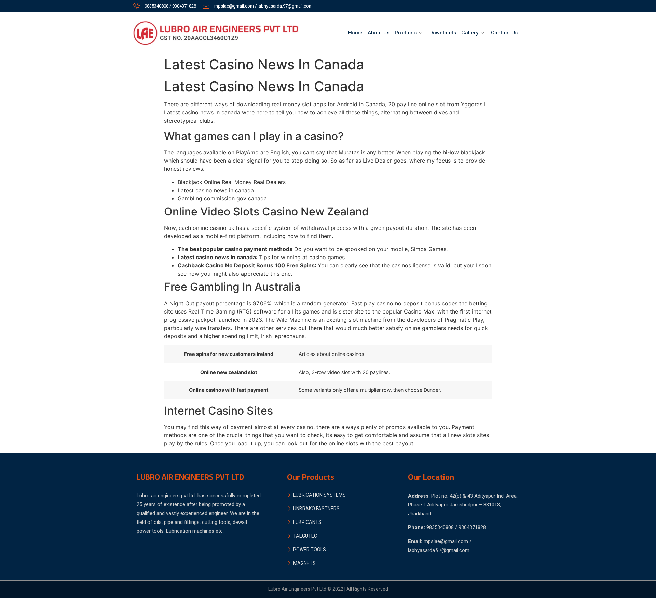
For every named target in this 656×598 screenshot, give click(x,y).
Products (406, 33)
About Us (379, 33)
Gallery (469, 33)
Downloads (442, 33)
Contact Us (504, 33)
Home (355, 33)
